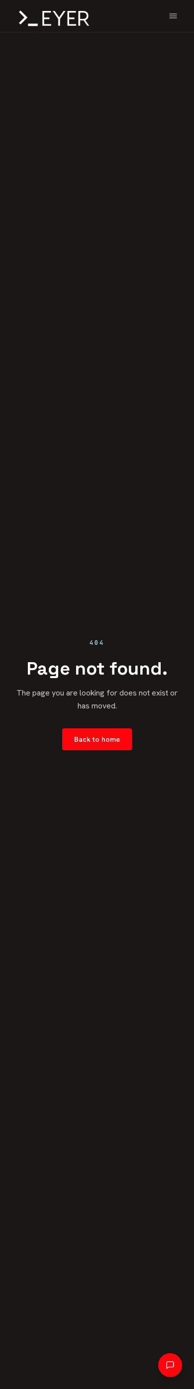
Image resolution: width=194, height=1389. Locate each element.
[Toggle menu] (173, 16)
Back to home (97, 739)
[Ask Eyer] (170, 1365)
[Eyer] (52, 15)
